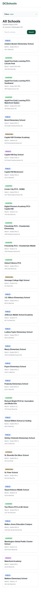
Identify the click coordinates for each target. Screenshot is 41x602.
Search (31, 32)
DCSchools (10, 3)
